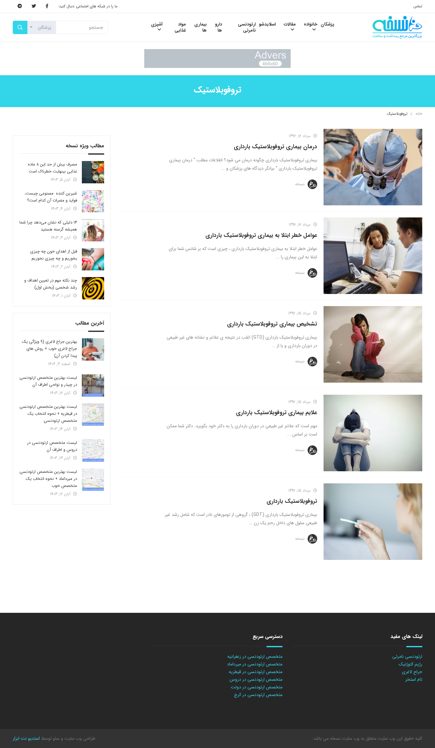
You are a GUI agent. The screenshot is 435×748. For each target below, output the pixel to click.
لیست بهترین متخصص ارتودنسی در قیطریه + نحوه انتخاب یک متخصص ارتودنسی (48, 413)
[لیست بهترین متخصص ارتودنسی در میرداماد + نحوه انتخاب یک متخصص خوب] (93, 479)
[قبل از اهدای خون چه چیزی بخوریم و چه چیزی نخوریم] (93, 259)
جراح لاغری (412, 671)
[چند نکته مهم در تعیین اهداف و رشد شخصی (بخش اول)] (93, 288)
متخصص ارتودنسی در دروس (256, 679)
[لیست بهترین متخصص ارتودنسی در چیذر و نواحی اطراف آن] (93, 385)
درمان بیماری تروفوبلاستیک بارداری (275, 146)
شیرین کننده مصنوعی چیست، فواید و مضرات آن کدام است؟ (51, 197)
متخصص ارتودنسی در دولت (256, 687)
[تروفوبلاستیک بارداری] (373, 521)
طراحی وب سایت (79, 738)
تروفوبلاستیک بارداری (292, 501)
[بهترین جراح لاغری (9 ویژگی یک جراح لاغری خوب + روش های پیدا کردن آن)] (93, 349)
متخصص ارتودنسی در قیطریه (255, 671)
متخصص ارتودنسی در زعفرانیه (254, 656)
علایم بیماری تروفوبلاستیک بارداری (276, 412)
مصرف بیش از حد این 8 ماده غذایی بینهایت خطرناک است (52, 168)
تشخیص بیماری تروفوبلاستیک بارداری (272, 323)
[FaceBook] (47, 6)
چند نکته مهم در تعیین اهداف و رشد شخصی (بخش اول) (50, 284)
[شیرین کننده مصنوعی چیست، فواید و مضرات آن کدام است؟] (93, 201)
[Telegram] (20, 6)
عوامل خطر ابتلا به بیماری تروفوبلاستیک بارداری (261, 235)
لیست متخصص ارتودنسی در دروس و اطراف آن (52, 446)
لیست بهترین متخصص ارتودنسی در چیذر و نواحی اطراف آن (48, 381)
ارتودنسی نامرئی (407, 656)
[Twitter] (34, 6)
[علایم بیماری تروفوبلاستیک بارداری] (373, 433)
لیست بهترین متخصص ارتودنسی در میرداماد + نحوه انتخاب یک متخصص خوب (48, 478)
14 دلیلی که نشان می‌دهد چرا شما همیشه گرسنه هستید (48, 226)
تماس (417, 6)
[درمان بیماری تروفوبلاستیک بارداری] (373, 167)
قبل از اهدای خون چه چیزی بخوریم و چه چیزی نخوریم (53, 255)
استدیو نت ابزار (26, 738)
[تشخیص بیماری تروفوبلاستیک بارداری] (373, 344)
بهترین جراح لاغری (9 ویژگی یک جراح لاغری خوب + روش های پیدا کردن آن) (49, 348)
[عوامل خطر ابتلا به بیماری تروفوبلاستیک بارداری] (373, 255)
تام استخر (413, 679)
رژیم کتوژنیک (410, 664)
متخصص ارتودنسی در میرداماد (254, 664)
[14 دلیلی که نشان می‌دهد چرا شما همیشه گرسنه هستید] (93, 230)
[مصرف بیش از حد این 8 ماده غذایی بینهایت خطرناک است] (93, 172)
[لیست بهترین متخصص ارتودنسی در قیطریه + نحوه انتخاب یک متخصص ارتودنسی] (93, 414)
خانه (419, 114)
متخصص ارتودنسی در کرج (258, 694)
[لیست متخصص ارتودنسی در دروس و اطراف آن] (93, 450)
